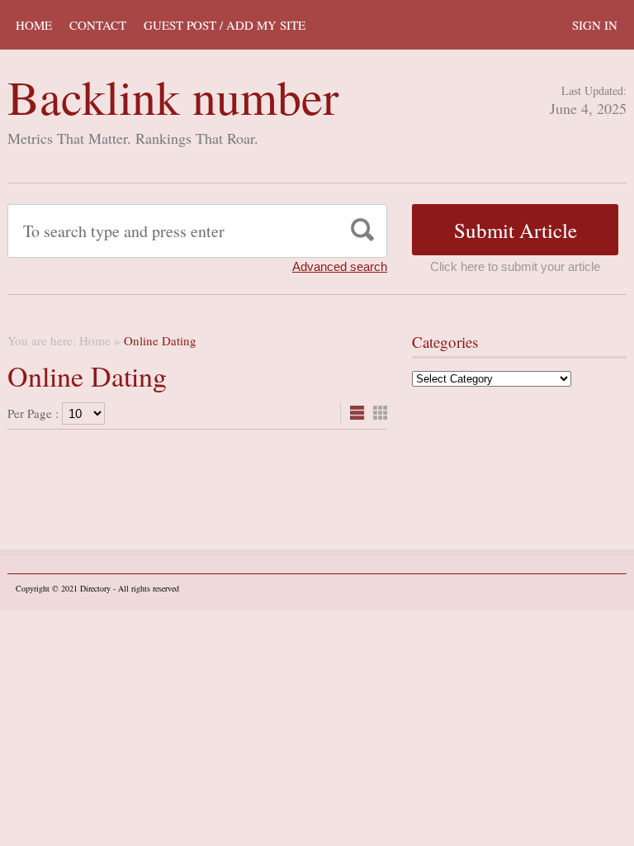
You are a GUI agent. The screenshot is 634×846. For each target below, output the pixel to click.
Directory (95, 588)
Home (34, 25)
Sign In (594, 25)
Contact (97, 25)
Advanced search (339, 266)
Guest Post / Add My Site (224, 25)
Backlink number (172, 96)
